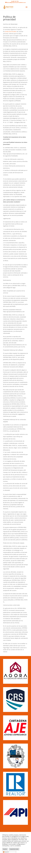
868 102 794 (16, 1)
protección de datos (10, 31)
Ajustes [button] (5, 849)
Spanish (6, 852)
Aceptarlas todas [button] (14, 849)
